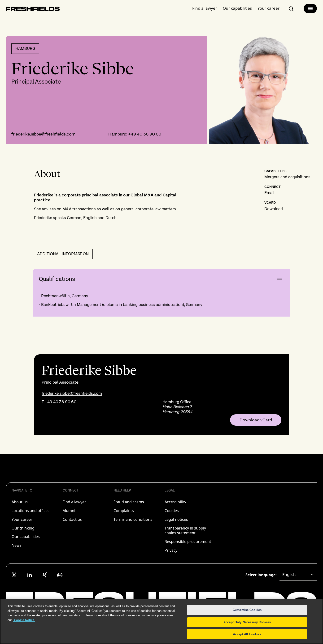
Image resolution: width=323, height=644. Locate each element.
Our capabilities (237, 8)
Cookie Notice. (24, 620)
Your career (268, 8)
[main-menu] (310, 8)
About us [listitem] (20, 501)
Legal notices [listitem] (176, 519)
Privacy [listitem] (171, 550)
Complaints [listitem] (123, 510)
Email (269, 192)
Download (273, 208)
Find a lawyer (204, 8)
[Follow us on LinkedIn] (29, 575)
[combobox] (298, 574)
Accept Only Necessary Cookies (247, 622)
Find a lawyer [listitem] (74, 501)
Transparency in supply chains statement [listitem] (185, 530)
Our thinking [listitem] (23, 528)
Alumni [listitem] (69, 510)
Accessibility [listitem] (175, 501)
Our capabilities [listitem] (26, 536)
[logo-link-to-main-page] (33, 10)
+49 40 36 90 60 (144, 133)
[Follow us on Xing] (45, 575)
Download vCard (256, 420)
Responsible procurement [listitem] (188, 541)
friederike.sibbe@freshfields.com (43, 133)
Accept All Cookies (247, 634)
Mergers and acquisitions (287, 176)
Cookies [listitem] (172, 510)
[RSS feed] (60, 575)
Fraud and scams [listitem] (128, 501)
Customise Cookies (247, 610)
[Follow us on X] (14, 575)
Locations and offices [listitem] (30, 510)
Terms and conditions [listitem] (132, 519)
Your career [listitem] (22, 519)
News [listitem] (17, 545)
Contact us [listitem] (72, 519)
